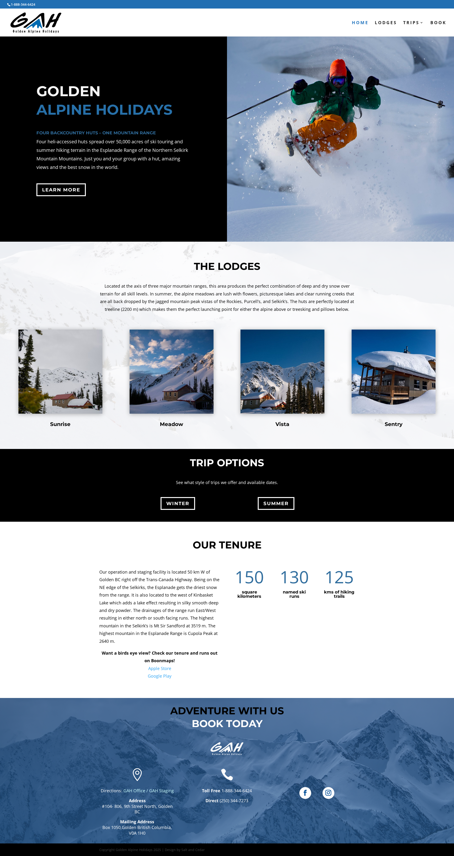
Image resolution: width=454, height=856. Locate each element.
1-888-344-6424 (236, 790)
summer (276, 503)
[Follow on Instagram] (328, 793)
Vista (282, 424)
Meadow (171, 424)
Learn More (61, 190)
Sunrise (60, 424)
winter (177, 503)
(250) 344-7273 (234, 800)
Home (360, 23)
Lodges (386, 23)
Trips (411, 23)
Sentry (393, 424)
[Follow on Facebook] (305, 793)
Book (438, 23)
